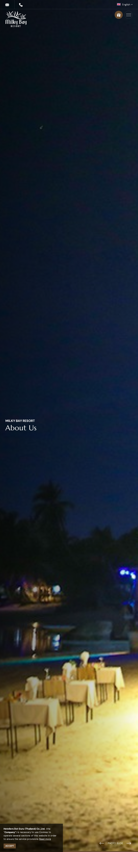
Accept (9, 846)
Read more (45, 839)
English (126, 4)
